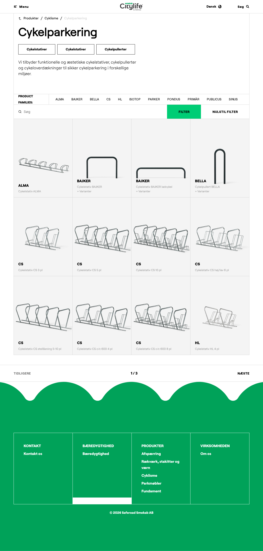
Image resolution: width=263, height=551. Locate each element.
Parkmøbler (151, 483)
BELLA (94, 99)
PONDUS (173, 99)
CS (108, 99)
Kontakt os (33, 453)
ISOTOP (135, 99)
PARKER (154, 99)
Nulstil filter (225, 112)
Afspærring (151, 453)
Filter (184, 112)
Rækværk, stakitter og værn (161, 464)
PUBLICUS (214, 99)
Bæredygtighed (96, 453)
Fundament (151, 491)
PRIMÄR (193, 99)
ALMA (59, 99)
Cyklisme (51, 18)
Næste (243, 373)
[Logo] (131, 6)
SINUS (233, 99)
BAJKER (76, 99)
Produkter (31, 18)
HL (120, 99)
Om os (205, 453)
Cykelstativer (37, 49)
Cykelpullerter (116, 49)
